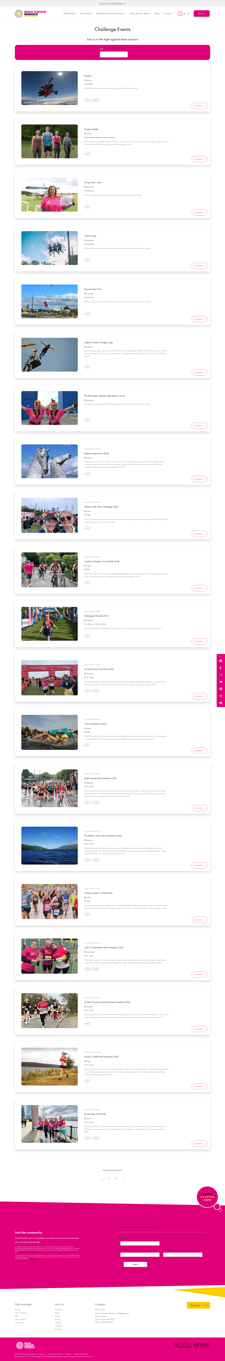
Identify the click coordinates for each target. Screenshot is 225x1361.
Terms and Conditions (55, 1354)
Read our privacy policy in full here (28, 1251)
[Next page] (123, 1178)
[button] (70, 13)
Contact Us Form (34, 1258)
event (87, 100)
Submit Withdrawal (80, 1354)
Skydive (95, 100)
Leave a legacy (20, 1319)
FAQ (16, 1316)
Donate (17, 1310)
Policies (68, 1354)
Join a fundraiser (21, 1313)
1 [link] (102, 1178)
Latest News (19, 1323)
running (95, 690)
